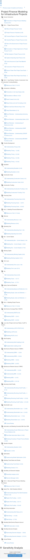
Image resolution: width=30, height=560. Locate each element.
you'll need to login (21, 553)
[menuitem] (1, 3)
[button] (1, 1)
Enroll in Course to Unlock (15, 555)
